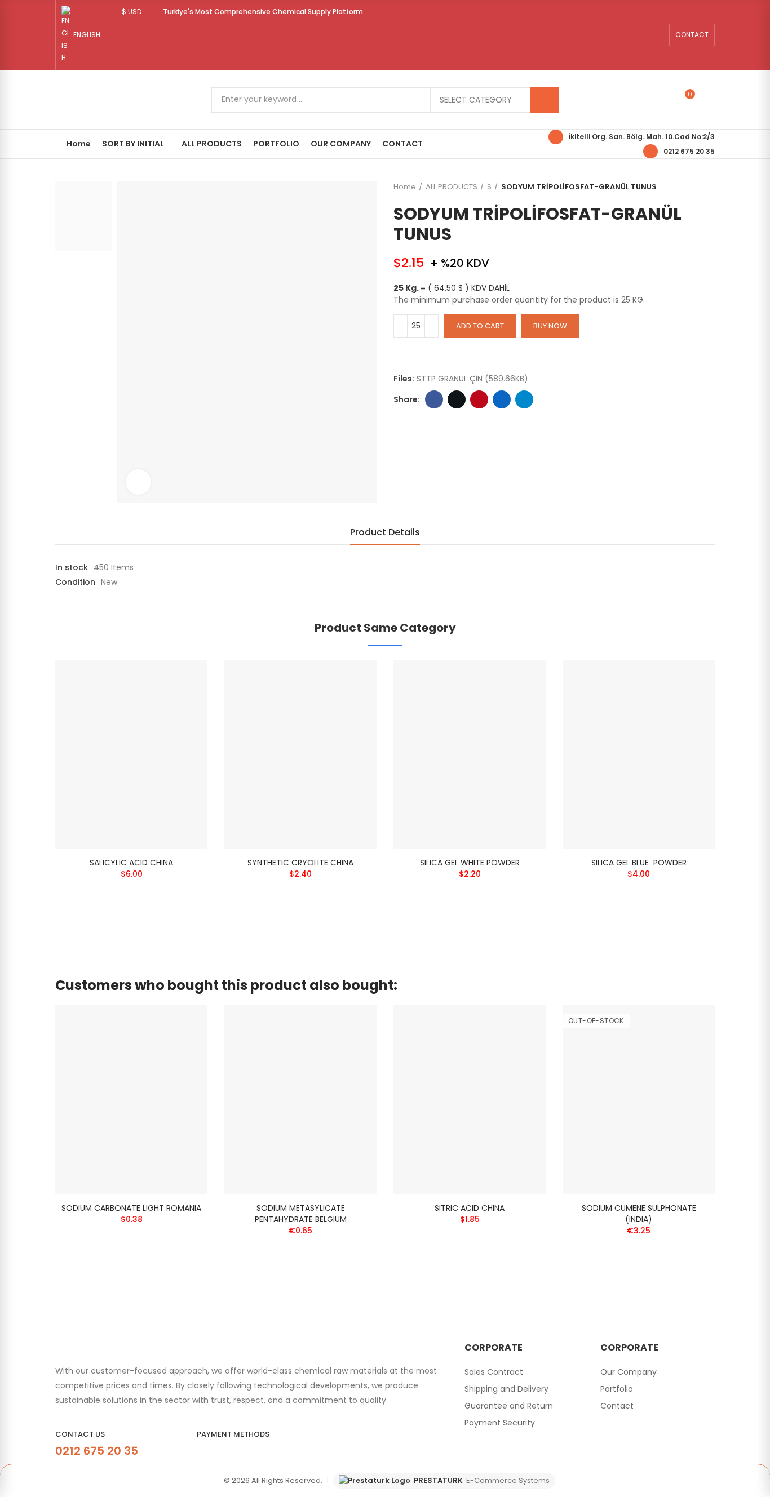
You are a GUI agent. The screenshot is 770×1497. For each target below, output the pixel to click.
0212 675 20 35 (689, 151)
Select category (476, 99)
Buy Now (550, 326)
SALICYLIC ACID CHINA (131, 862)
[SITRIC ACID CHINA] (469, 1099)
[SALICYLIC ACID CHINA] (131, 754)
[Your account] (709, 100)
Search (544, 100)
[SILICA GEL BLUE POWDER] (639, 754)
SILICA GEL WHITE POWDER (470, 862)
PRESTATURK (482, 1480)
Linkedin (502, 399)
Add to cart (480, 326)
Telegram (524, 399)
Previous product (678, 187)
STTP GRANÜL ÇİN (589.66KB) (472, 378)
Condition (75, 582)
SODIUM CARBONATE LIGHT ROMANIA (131, 1208)
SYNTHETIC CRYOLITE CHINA (300, 862)
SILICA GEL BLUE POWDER (639, 862)
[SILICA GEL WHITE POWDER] (469, 754)
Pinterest (479, 399)
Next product (706, 187)
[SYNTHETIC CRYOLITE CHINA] (300, 754)
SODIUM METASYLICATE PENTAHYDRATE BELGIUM (301, 1213)
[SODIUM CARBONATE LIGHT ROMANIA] (131, 1099)
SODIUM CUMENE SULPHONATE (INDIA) (639, 1213)
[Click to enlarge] (138, 482)
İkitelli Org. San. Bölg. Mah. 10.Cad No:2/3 (642, 136)
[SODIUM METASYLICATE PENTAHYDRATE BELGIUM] (300, 1099)
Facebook (434, 399)
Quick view (179, 679)
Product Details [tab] (385, 532)
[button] (692, 35)
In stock (71, 567)
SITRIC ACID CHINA (470, 1208)
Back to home (692, 187)
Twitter (457, 399)
